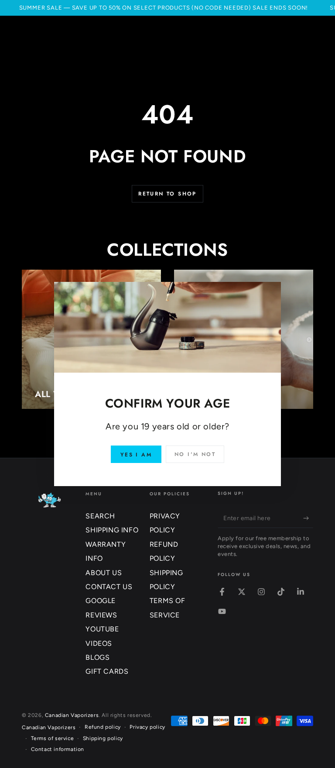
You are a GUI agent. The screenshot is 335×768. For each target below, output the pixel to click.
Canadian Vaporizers (72, 715)
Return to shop (167, 194)
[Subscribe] (308, 518)
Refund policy (103, 727)
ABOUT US (103, 573)
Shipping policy (103, 738)
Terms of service (52, 738)
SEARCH (100, 516)
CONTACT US (108, 587)
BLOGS (97, 657)
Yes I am (136, 455)
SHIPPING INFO (111, 530)
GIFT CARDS (106, 671)
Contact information (57, 749)
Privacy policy (147, 727)
